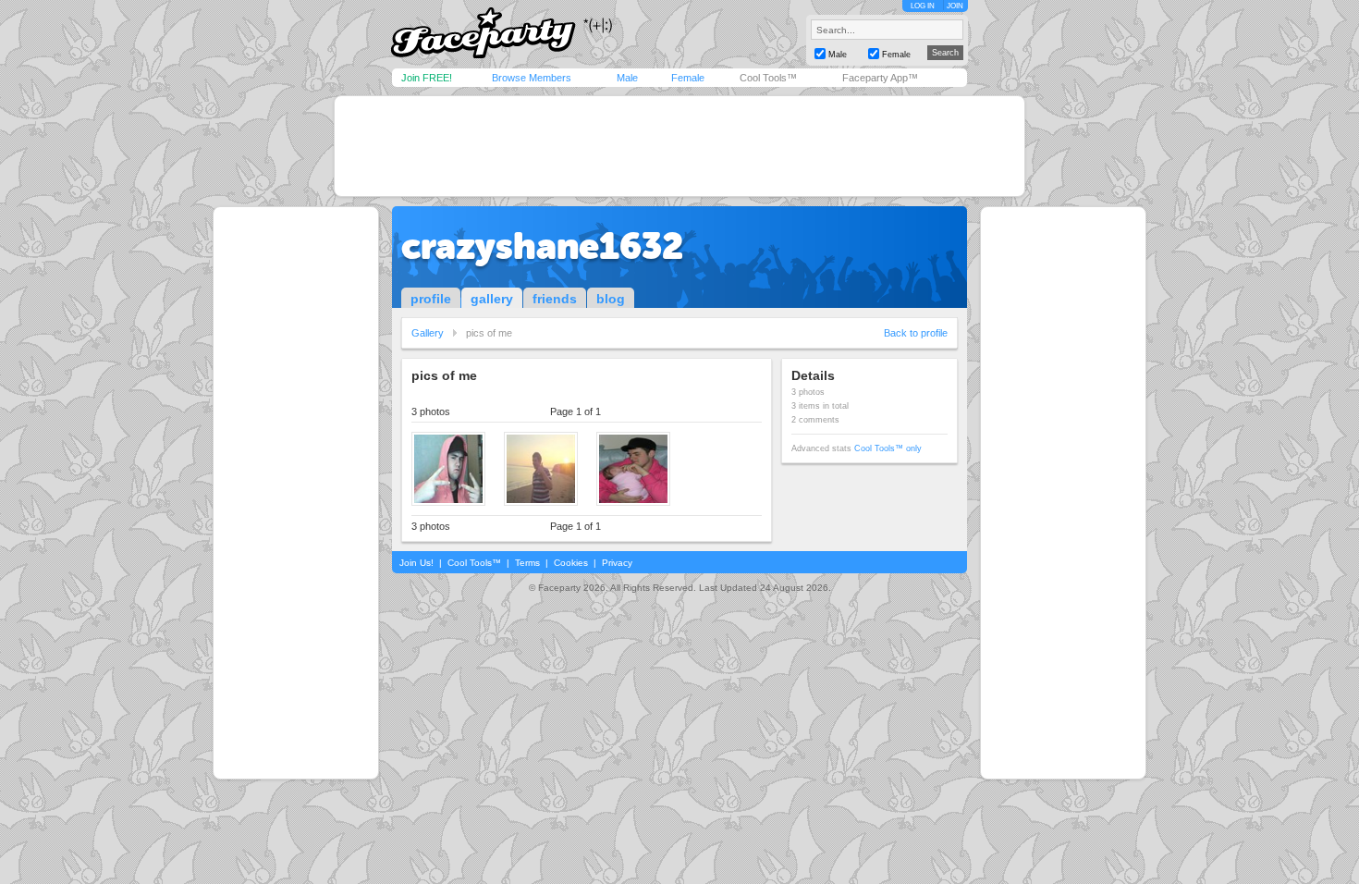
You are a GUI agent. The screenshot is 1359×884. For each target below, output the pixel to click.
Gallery (427, 332)
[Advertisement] (679, 146)
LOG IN (923, 6)
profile (430, 298)
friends (555, 298)
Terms (527, 563)
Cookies (571, 563)
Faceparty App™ (880, 77)
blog (610, 298)
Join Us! (416, 563)
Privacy (617, 563)
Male (627, 77)
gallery (492, 298)
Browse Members (531, 77)
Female (687, 77)
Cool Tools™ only (888, 448)
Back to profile (916, 332)
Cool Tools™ (768, 77)
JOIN (955, 6)
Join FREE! (426, 77)
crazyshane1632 (542, 246)
